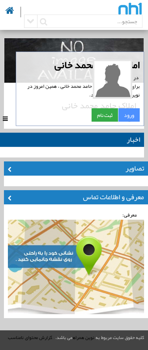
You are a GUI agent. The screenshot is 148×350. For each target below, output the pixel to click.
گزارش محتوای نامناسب (30, 337)
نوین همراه (83, 337)
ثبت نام (104, 114)
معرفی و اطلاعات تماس (113, 197)
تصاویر (135, 168)
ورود (129, 114)
